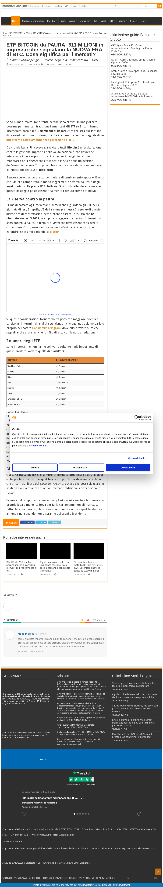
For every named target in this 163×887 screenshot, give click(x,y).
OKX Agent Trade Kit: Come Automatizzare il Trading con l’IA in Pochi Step (131, 48)
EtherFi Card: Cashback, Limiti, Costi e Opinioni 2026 (133, 61)
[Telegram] (156, 878)
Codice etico (34, 878)
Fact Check (47, 878)
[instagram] (137, 6)
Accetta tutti (128, 467)
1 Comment (67, 64)
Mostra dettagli (136, 458)
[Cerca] (159, 6)
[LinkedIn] (130, 6)
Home (6, 33)
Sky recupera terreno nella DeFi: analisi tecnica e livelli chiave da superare (133, 684)
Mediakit (82, 6)
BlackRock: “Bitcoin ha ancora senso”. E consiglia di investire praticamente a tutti (21, 566)
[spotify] (140, 6)
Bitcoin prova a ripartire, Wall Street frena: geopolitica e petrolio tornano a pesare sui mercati (133, 722)
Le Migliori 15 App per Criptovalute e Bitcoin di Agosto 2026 (133, 84)
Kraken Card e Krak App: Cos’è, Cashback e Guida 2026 (134, 72)
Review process (60, 878)
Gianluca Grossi (16, 64)
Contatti (58, 6)
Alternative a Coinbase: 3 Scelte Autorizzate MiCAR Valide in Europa (131, 95)
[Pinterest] (126, 6)
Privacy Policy (37, 445)
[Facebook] (119, 6)
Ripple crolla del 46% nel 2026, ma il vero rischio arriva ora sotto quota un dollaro (134, 696)
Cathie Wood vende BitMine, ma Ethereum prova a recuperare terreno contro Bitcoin (135, 708)
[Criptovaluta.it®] (81, 13)
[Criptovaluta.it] (6, 20)
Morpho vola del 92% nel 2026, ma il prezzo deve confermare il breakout (132, 735)
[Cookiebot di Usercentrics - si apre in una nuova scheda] (137, 417)
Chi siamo (34, 6)
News (53, 64)
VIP (66, 6)
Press (73, 6)
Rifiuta (35, 467)
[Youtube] (133, 6)
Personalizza (80, 467)
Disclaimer (110, 878)
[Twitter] (123, 6)
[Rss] (116, 6)
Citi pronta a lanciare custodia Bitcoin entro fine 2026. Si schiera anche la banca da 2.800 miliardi (88, 566)
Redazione (46, 6)
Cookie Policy (98, 878)
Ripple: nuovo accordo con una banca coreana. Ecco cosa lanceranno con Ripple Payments (55, 566)
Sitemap (73, 878)
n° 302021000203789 (130, 829)
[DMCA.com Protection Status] (114, 863)
